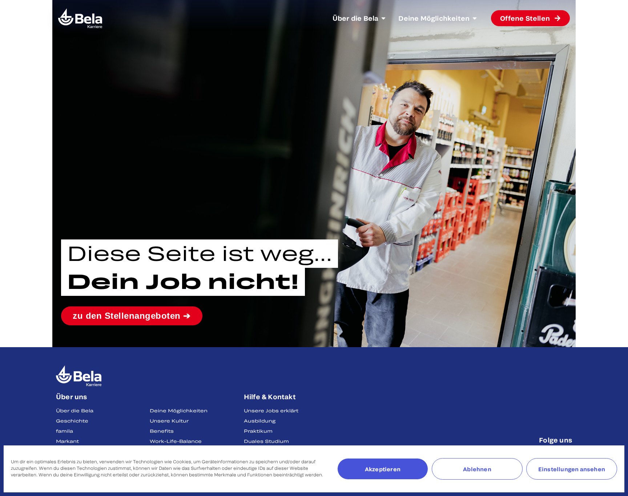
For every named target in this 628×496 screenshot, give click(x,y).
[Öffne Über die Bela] (383, 18)
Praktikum (258, 430)
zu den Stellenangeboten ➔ (132, 316)
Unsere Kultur (169, 420)
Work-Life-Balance (176, 441)
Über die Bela (74, 410)
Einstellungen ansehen (571, 469)
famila (64, 430)
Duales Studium (266, 441)
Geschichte (72, 420)
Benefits (162, 430)
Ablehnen (477, 469)
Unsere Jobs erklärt (271, 410)
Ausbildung (259, 420)
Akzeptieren (382, 469)
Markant (67, 441)
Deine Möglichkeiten (179, 410)
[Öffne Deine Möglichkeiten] (474, 18)
